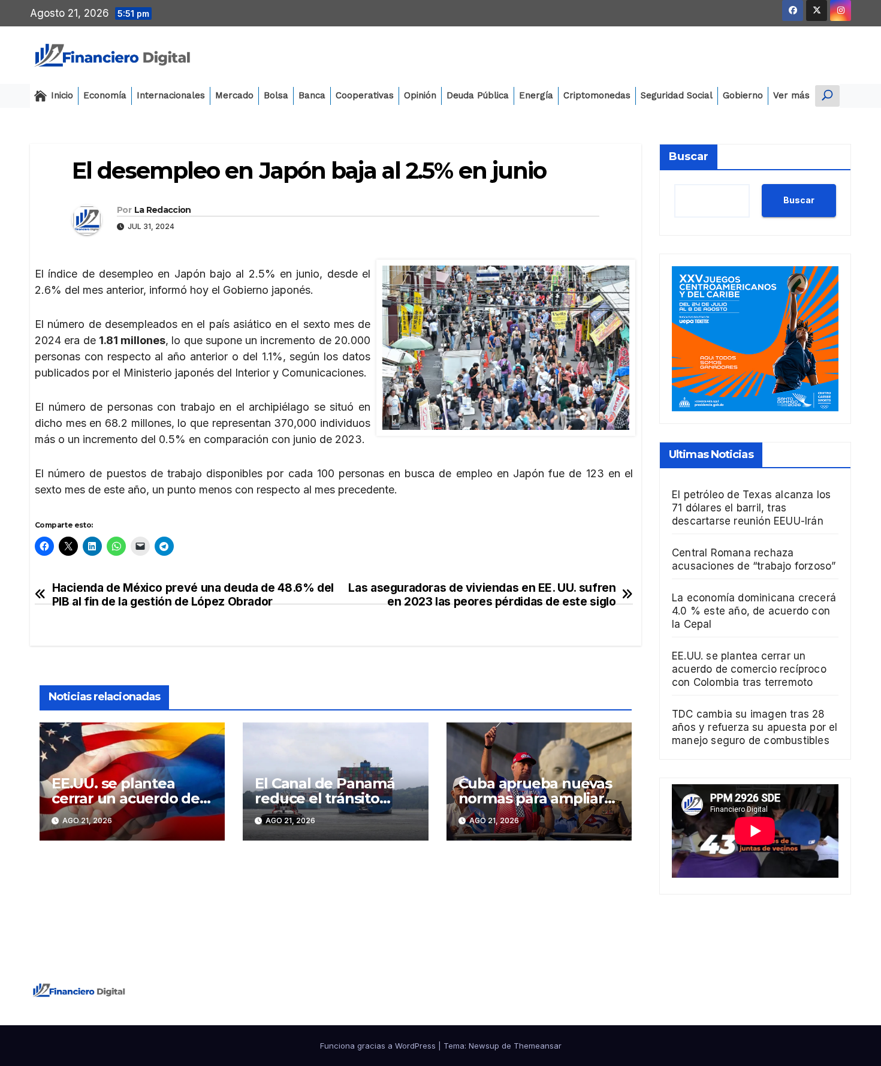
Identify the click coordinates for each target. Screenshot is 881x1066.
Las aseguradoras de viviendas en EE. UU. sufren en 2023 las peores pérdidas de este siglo (482, 595)
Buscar (688, 156)
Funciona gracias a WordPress (379, 1045)
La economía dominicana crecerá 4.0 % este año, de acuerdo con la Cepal (754, 611)
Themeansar (538, 1045)
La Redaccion (162, 209)
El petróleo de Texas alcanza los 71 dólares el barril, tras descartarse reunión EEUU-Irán (751, 508)
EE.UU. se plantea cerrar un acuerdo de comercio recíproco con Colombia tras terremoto (749, 669)
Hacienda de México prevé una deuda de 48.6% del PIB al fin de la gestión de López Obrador (193, 595)
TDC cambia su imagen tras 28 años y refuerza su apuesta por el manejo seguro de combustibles (755, 727)
